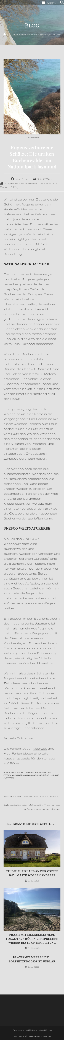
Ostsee (4, 187)
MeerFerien (13, 753)
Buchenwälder (43, 772)
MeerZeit (40, 748)
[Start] (4, 34)
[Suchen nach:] (61, 2)
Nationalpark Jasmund (29, 775)
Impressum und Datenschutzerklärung (32, 1030)
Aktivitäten (27, 772)
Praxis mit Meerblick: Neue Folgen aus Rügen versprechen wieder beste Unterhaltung (32, 938)
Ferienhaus (48, 183)
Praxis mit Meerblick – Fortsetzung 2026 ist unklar (32, 959)
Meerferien (22, 179)
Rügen (17, 187)
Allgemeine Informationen (21, 183)
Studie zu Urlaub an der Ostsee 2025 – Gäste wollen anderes (32, 873)
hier (31, 738)
